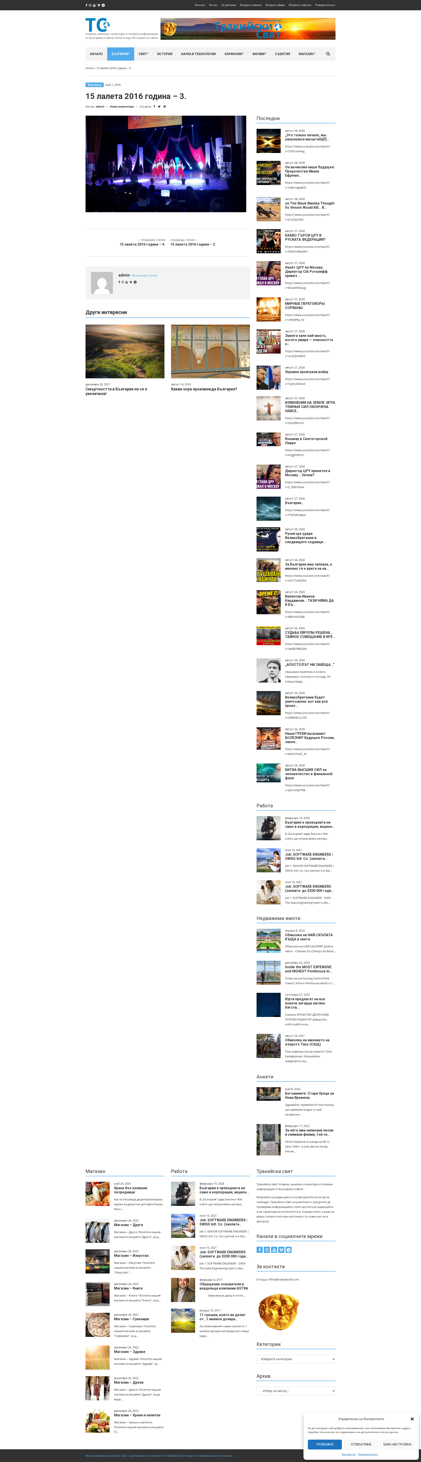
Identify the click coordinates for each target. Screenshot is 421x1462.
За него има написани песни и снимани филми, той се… (309, 1132)
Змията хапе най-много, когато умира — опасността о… (309, 340)
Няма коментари (122, 106)
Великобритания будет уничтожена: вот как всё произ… (306, 701)
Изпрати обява (275, 5)
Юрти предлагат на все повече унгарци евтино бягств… (305, 1003)
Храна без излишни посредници (130, 1190)
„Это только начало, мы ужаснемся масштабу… (307, 137)
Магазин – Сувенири (131, 1319)
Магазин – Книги (128, 1288)
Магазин (306, 54)
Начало (96, 54)
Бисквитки (349, 1454)
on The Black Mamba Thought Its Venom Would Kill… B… (309, 205)
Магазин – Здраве (129, 1352)
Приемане (325, 1444)
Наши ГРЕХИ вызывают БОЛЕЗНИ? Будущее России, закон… (309, 737)
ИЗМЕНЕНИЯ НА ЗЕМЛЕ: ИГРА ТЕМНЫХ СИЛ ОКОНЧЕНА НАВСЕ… (310, 407)
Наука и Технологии (198, 54)
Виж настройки (397, 1444)
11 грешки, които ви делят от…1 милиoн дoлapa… (223, 1317)
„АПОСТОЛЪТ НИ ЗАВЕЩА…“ (309, 665)
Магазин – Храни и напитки (137, 1415)
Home (90, 68)
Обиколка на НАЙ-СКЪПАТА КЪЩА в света (309, 937)
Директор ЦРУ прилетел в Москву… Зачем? (307, 473)
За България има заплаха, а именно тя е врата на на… (308, 566)
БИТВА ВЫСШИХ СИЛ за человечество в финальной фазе (308, 774)
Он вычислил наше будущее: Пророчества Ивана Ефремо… (310, 171)
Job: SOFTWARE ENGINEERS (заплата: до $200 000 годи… (309, 888)
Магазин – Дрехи (128, 1382)
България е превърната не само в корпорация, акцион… (310, 824)
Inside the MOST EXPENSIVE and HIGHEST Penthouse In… (308, 969)
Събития (282, 54)
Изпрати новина (251, 5)
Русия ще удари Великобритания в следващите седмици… (305, 538)
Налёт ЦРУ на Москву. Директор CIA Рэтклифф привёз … (306, 271)
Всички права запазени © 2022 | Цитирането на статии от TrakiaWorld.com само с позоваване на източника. (159, 1456)
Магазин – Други (128, 1225)
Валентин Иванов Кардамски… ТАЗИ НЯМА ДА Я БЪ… (309, 600)
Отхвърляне (361, 1444)
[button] (412, 1419)
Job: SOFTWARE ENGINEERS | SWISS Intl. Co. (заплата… (309, 856)
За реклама (228, 5)
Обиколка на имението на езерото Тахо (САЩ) (307, 1042)
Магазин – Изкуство (131, 1256)
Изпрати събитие (300, 5)
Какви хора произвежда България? (204, 389)
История (164, 54)
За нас (213, 5)
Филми (258, 54)
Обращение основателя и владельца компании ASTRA (224, 1286)
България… (294, 503)
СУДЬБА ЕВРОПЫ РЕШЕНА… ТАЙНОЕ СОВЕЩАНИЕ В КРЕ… (310, 634)
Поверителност (368, 1454)
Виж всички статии (144, 275)
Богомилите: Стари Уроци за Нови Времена (309, 1095)
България (120, 54)
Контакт (200, 5)
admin (100, 106)
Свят (143, 54)
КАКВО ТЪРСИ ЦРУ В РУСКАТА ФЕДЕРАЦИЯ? (305, 237)
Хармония (233, 54)
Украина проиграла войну (306, 372)
